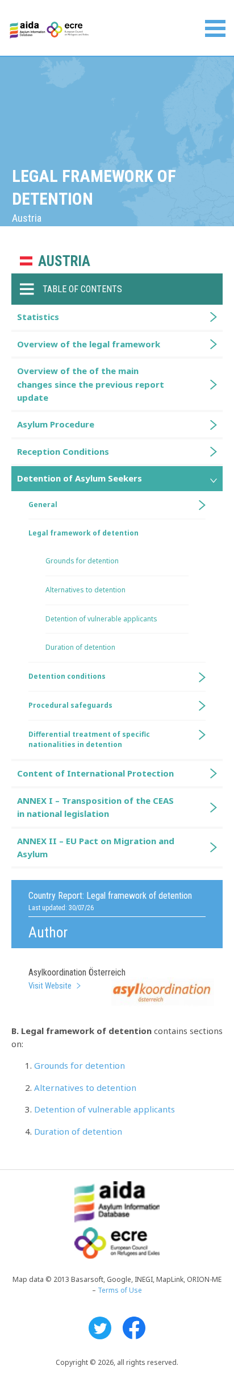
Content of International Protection (95, 773)
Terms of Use (120, 1290)
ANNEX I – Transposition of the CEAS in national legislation (95, 807)
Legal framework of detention (83, 533)
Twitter (100, 1328)
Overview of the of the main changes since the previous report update (90, 384)
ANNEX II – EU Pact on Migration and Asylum (95, 847)
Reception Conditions (63, 451)
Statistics (38, 316)
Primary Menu (215, 28)
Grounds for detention (79, 1065)
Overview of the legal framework (88, 344)
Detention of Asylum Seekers (79, 478)
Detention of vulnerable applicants (104, 1109)
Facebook (134, 1328)
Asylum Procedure (55, 424)
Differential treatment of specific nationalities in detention (89, 739)
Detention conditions (67, 676)
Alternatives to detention (85, 1087)
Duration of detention (78, 1131)
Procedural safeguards (70, 705)
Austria (64, 261)
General (42, 504)
